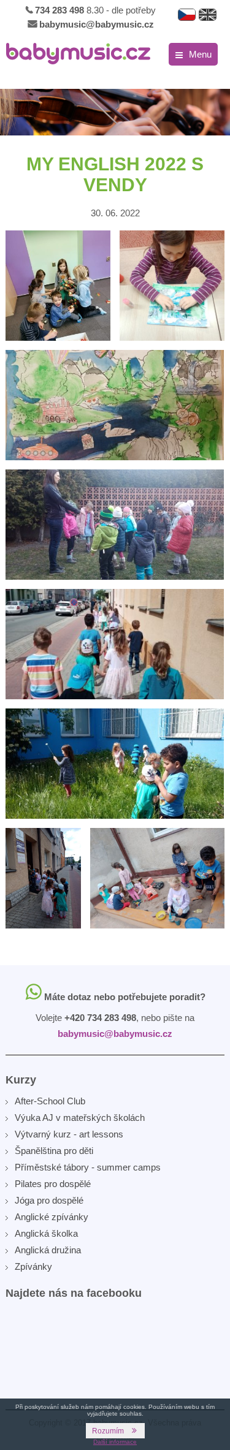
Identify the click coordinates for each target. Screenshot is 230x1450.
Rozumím (108, 1431)
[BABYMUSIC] (78, 53)
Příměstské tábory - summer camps (88, 1167)
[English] (208, 15)
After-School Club (50, 1101)
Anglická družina (48, 1250)
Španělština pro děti (54, 1150)
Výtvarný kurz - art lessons (69, 1134)
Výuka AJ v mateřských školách (80, 1117)
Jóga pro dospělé (49, 1200)
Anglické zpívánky (51, 1217)
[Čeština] (187, 15)
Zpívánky (33, 1266)
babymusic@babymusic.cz (96, 24)
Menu (200, 54)
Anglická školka (46, 1233)
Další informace (115, 1441)
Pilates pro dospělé (53, 1184)
